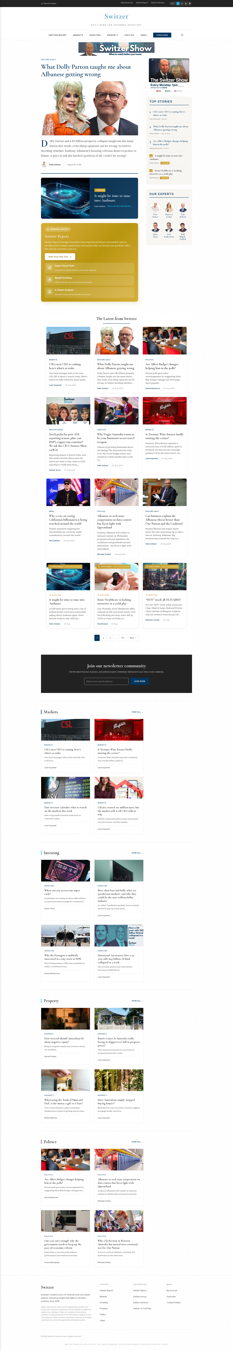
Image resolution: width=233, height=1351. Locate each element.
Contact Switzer (174, 1302)
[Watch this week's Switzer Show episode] (169, 75)
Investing (95, 35)
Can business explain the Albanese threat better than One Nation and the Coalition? (164, 519)
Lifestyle (101, 430)
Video (144, 35)
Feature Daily (103, 360)
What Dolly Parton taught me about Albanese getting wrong (86, 70)
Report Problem (50, 3)
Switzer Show (56, 430)
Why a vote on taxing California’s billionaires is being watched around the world (68, 519)
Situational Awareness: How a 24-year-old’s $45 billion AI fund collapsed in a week (116, 959)
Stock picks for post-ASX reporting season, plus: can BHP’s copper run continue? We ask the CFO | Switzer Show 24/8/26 (68, 442)
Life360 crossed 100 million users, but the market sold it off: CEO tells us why (118, 811)
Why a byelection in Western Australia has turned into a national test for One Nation (118, 1244)
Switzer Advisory (157, 3)
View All (137, 712)
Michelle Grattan (104, 554)
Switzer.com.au (127, 3)
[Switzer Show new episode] (116, 49)
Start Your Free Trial (58, 257)
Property (112, 35)
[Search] (182, 35)
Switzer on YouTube (142, 1308)
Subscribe (162, 35)
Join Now (139, 681)
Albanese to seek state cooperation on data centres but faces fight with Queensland (119, 1183)
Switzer (116, 16)
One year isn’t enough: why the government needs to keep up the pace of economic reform (62, 1244)
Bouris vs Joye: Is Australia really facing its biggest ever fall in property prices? (119, 1042)
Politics (129, 35)
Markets (78, 35)
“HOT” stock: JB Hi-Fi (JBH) (163, 599)
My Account (172, 1290)
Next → (133, 638)
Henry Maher (54, 540)
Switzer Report (142, 3)
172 (122, 638)
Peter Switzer (55, 164)
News (51, 511)
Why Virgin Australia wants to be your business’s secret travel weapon (115, 438)
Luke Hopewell (55, 385)
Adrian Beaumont (152, 388)
